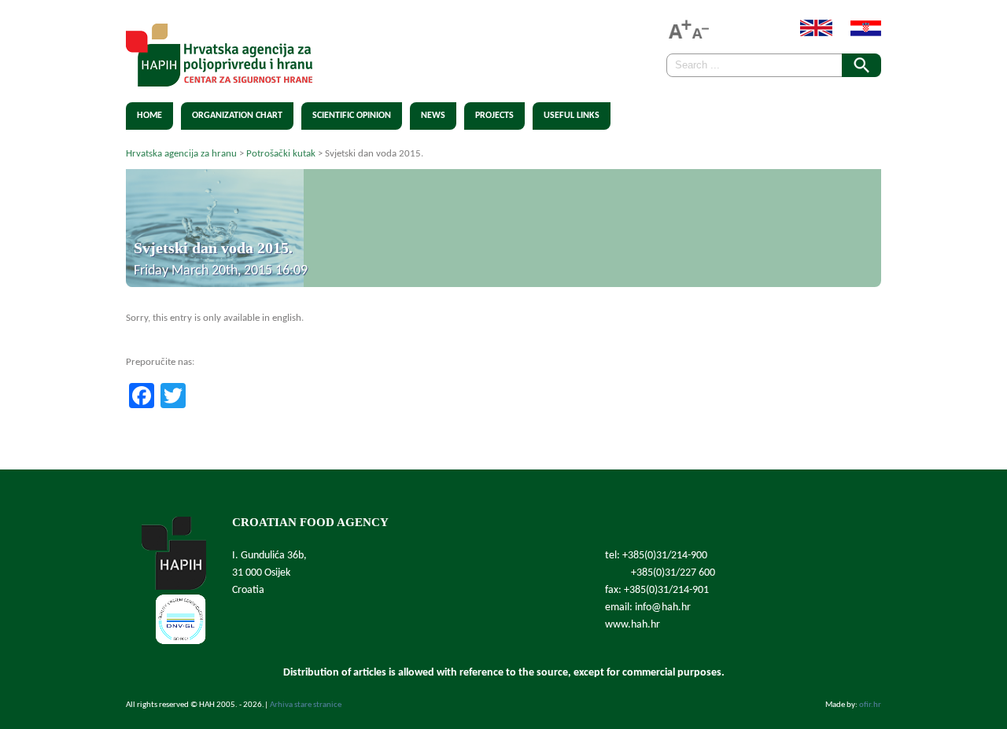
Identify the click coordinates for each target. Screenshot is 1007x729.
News (433, 115)
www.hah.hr (632, 625)
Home (149, 115)
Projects (494, 115)
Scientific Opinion (351, 115)
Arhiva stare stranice (305, 705)
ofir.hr (870, 705)
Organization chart (237, 115)
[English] (808, 33)
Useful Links (571, 115)
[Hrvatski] (858, 33)
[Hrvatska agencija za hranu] (219, 77)
